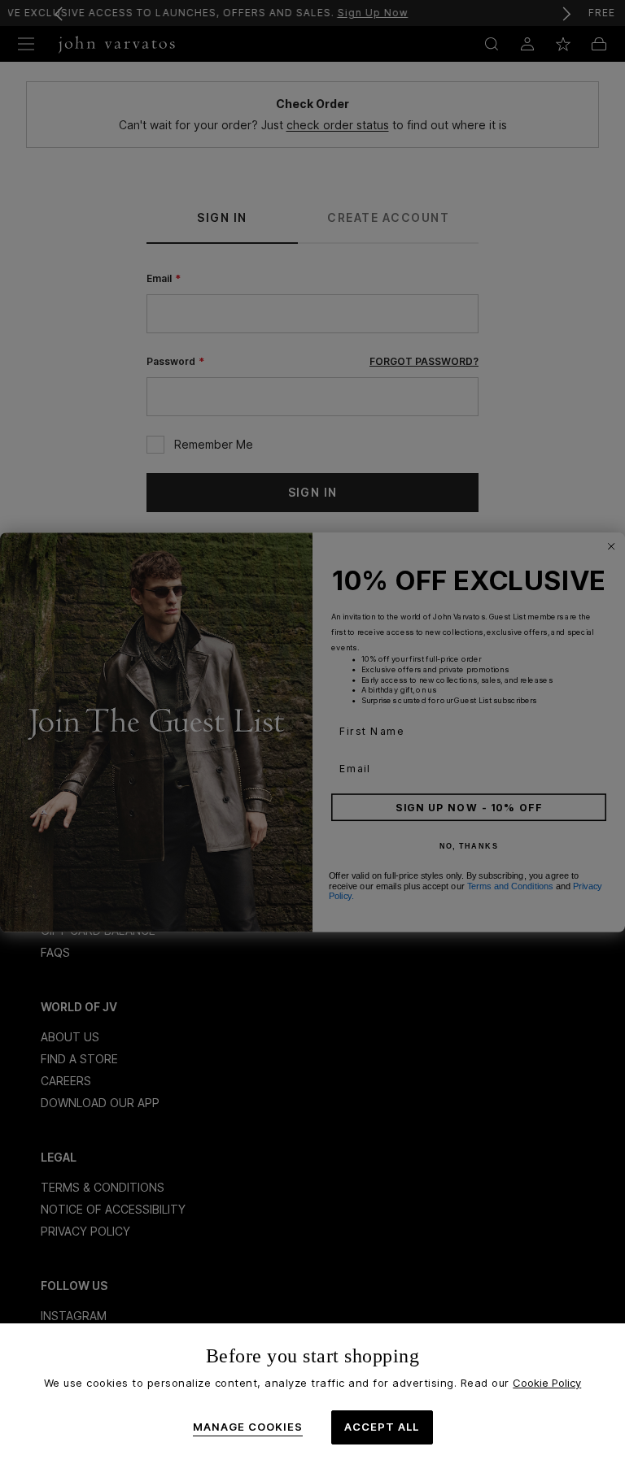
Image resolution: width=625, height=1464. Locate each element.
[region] (312, 1393)
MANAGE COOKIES (248, 1427)
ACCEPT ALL (381, 1426)
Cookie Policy (547, 1382)
